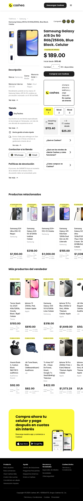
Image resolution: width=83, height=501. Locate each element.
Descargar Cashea (55, 5)
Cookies (47, 497)
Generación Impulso (11, 483)
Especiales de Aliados (50, 470)
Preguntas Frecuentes (31, 471)
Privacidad (55, 497)
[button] (70, 5)
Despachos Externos (30, 474)
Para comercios (9, 471)
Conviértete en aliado (11, 480)
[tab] (48, 111)
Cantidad (47, 67)
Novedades (47, 473)
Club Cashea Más (10, 474)
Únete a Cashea (29, 477)
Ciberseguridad (48, 476)
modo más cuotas (10, 477)
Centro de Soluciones (31, 468)
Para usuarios (8, 468)
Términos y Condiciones (67, 469)
